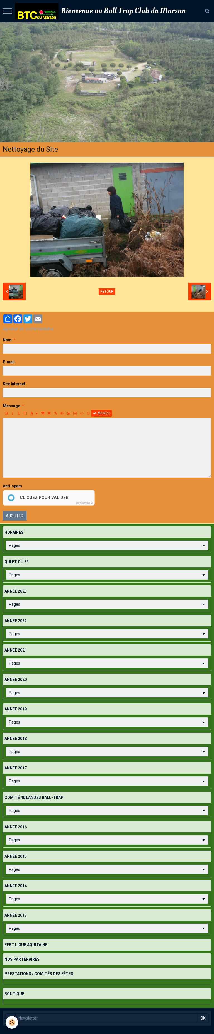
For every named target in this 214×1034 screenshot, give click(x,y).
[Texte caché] (62, 413)
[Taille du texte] (25, 413)
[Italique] (12, 413)
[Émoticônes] (88, 413)
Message (11, 406)
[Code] (81, 413)
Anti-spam (12, 486)
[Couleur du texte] (34, 413)
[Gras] (6, 413)
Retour (106, 292)
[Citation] (42, 413)
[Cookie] (12, 1022)
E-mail (9, 362)
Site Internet (14, 384)
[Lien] (55, 413)
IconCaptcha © (84, 502)
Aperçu (103, 413)
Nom (7, 340)
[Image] (68, 413)
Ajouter (14, 516)
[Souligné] (19, 413)
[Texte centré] (49, 413)
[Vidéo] (75, 413)
